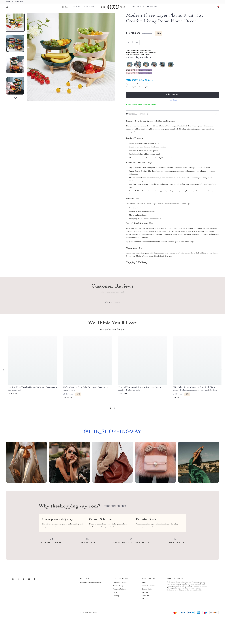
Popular (76, 7)
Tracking (116, 596)
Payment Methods (119, 589)
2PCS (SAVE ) (132, 70)
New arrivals (137, 7)
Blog (144, 582)
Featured (152, 7)
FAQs (115, 592)
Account (145, 592)
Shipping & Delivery (120, 582)
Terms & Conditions (149, 586)
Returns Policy (118, 586)
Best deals (89, 7)
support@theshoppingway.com (91, 582)
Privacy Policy (147, 589)
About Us (9, 2)
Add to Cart (172, 95)
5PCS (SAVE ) (132, 73)
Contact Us (19, 2)
